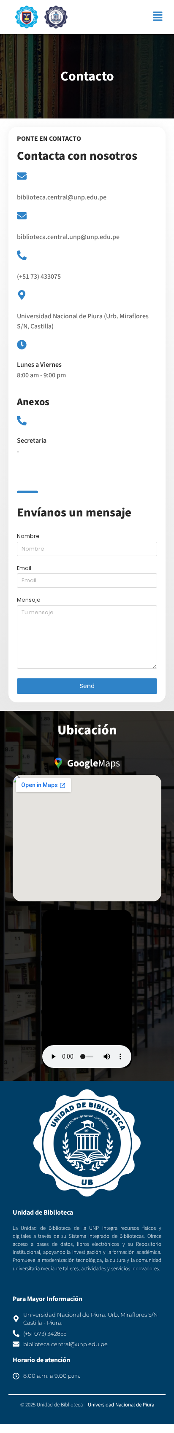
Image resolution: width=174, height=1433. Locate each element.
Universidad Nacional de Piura (121, 1405)
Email (24, 569)
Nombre (28, 537)
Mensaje (29, 600)
